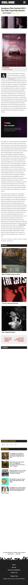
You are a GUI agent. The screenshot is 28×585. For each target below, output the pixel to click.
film (5, 239)
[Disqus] (14, 367)
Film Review (5, 67)
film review (9, 239)
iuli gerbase (15, 239)
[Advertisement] (14, 429)
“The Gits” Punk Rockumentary (10, 303)
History (14, 567)
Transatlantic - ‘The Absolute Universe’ (8, 340)
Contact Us (14, 572)
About (14, 564)
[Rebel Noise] (8, 3)
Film (11, 444)
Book (7, 444)
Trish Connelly (7, 13)
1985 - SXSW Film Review (8, 332)
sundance (20, 239)
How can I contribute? (14, 570)
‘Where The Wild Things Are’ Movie (11, 274)
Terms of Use (14, 576)
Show (15, 444)
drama (2, 239)
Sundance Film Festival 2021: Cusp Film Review (19, 340)
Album (3, 444)
